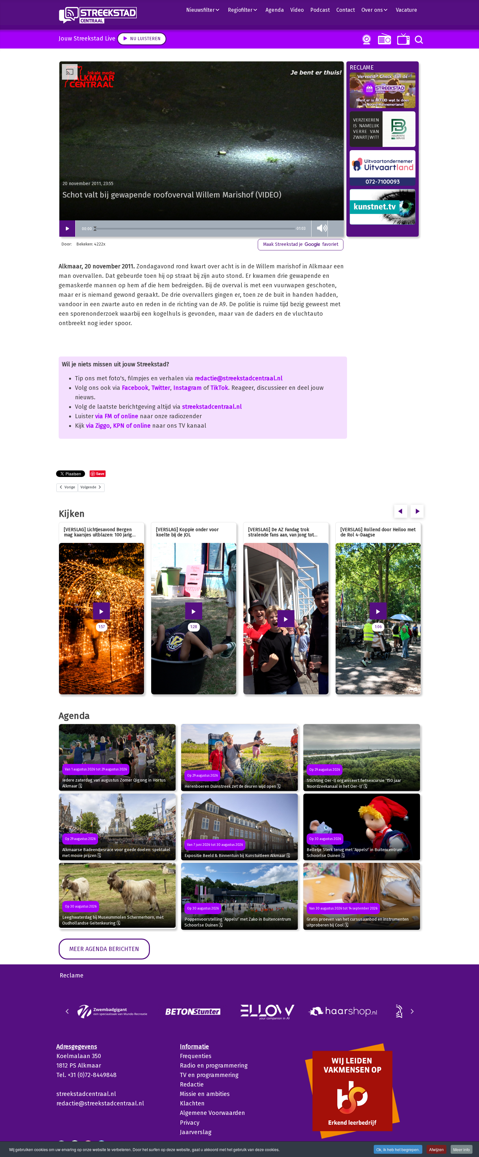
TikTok (219, 387)
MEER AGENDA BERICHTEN (104, 949)
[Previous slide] (67, 1011)
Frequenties (195, 1056)
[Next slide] (411, 1011)
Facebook (135, 387)
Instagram (187, 387)
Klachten (192, 1103)
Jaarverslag (195, 1132)
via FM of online (116, 416)
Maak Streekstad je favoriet (300, 244)
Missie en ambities (205, 1094)
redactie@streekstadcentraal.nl (239, 378)
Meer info (461, 1149)
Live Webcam (365, 39)
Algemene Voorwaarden (212, 1113)
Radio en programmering (214, 1065)
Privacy (189, 1122)
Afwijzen (436, 1149)
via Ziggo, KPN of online (118, 425)
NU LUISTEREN (383, 38)
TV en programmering (209, 1075)
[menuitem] (205, 10)
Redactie (192, 1084)
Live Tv (402, 39)
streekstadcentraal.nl (212, 406)
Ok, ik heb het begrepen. (398, 1149)
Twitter (161, 387)
